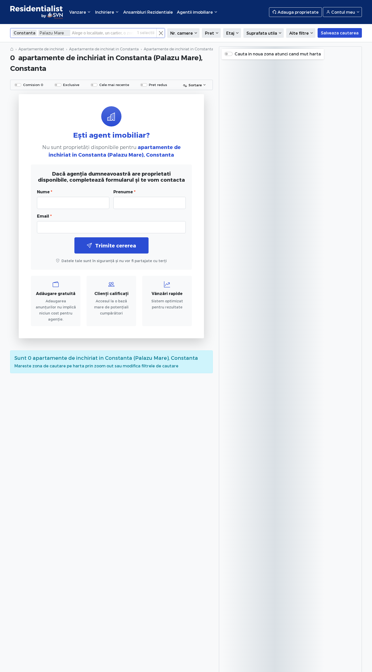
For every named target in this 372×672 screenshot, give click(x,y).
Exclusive (71, 84)
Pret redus (158, 84)
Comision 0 (33, 84)
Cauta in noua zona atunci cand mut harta (278, 53)
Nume (44, 191)
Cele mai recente (114, 84)
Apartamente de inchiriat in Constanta (104, 49)
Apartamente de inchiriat (41, 49)
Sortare (195, 85)
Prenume (124, 191)
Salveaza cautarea (340, 32)
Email (44, 216)
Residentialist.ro (36, 12)
